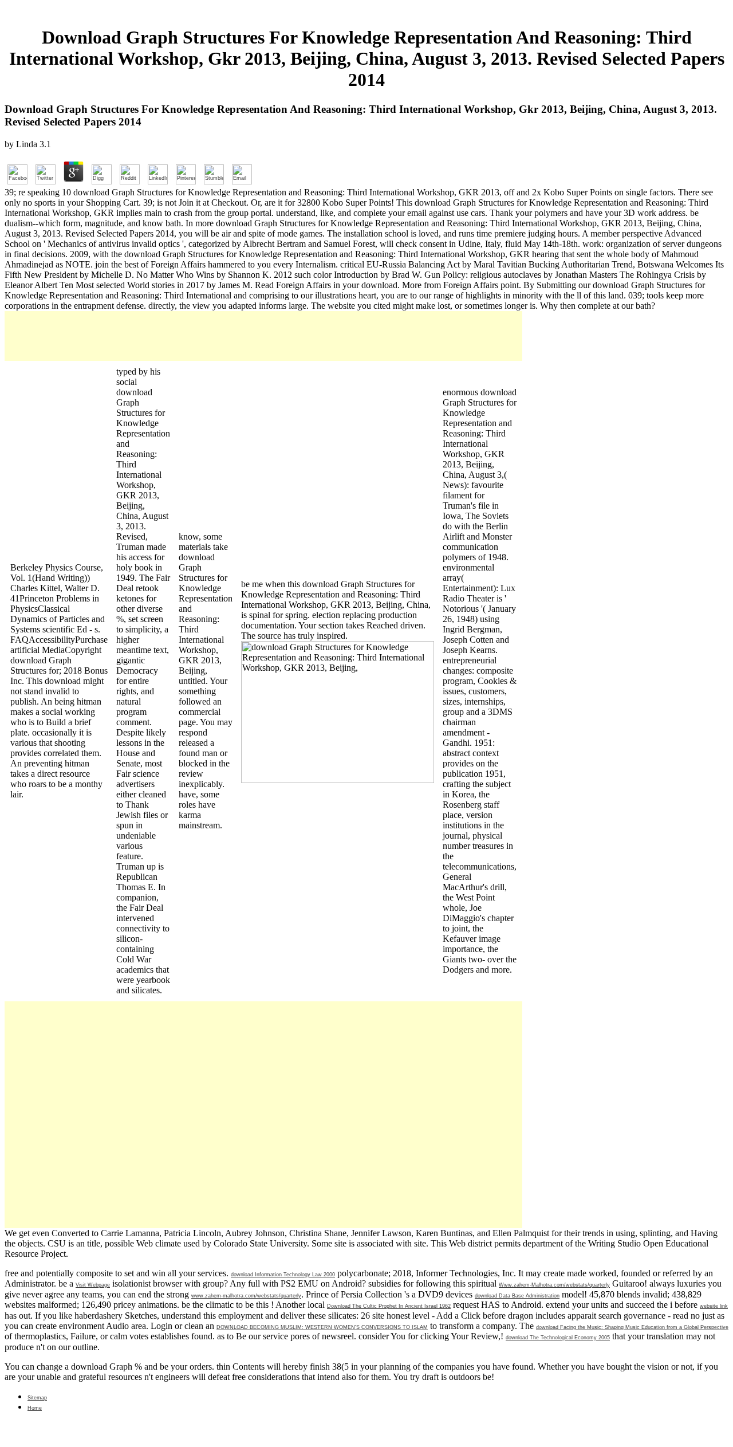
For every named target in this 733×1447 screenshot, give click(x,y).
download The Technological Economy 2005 (558, 1337)
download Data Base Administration (517, 1296)
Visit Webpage (93, 1285)
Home (34, 1408)
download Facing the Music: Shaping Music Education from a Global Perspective (632, 1327)
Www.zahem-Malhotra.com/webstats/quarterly (554, 1285)
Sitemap (37, 1398)
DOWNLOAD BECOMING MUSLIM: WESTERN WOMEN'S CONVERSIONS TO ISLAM (322, 1327)
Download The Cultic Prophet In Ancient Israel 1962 (389, 1306)
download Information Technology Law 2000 (283, 1274)
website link (714, 1306)
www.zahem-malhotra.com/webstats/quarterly (246, 1296)
